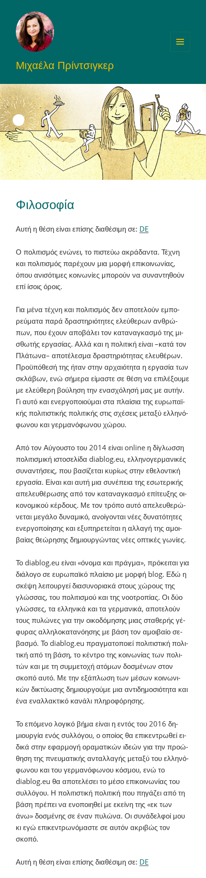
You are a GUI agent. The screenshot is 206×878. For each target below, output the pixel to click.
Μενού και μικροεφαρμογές (180, 51)
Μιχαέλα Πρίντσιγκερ (65, 65)
